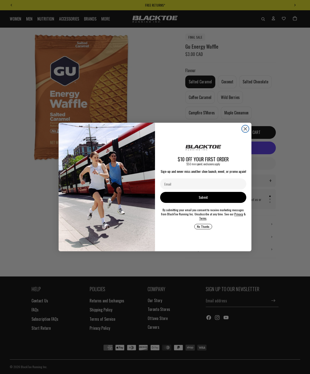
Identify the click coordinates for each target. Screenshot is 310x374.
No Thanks (203, 226)
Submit (203, 197)
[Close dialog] (245, 128)
